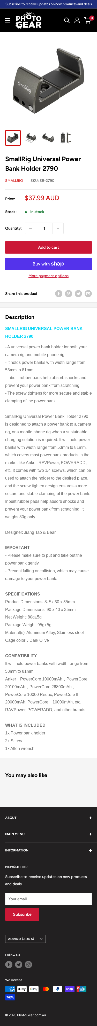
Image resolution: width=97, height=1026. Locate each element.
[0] (87, 20)
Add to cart (48, 247)
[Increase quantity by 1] (58, 228)
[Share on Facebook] (58, 293)
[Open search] (67, 20)
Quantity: (13, 228)
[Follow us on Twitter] (18, 964)
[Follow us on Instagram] (28, 964)
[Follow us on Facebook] (8, 964)
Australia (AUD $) (21, 939)
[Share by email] (88, 293)
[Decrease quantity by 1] (30, 228)
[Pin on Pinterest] (68, 293)
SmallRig (14, 180)
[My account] (77, 20)
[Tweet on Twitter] (78, 293)
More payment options (48, 275)
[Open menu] (7, 20)
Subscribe (22, 914)
